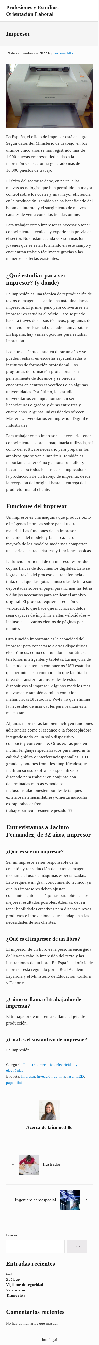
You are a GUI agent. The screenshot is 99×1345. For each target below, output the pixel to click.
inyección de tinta (51, 1076)
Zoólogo (13, 1279)
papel (10, 1082)
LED (80, 1076)
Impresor (28, 1076)
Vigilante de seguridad (24, 1285)
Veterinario (15, 1290)
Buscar (12, 1235)
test (9, 1274)
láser (70, 1076)
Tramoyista (15, 1295)
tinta (20, 1082)
